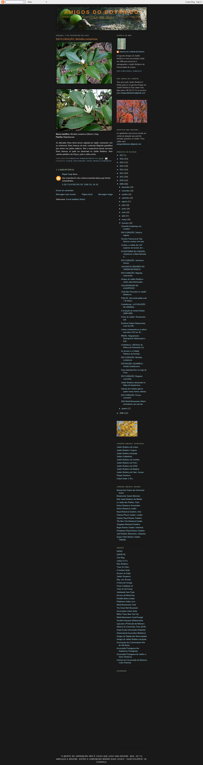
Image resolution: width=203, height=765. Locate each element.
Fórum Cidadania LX (125, 586)
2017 (122, 155)
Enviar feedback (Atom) (75, 199)
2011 (122, 177)
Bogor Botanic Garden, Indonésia (130, 527)
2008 (122, 413)
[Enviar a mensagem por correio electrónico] (106, 158)
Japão (89, 161)
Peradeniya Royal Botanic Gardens (131, 531)
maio (124, 212)
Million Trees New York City (128, 614)
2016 (122, 159)
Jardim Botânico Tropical (127, 450)
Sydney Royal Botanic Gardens (129, 518)
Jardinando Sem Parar (126, 592)
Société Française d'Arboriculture (130, 620)
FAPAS (119, 551)
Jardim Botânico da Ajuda (127, 453)
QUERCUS (121, 554)
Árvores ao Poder (124, 573)
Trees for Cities (123, 567)
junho (124, 209)
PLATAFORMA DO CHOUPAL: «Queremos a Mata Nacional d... (133, 254)
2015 (122, 162)
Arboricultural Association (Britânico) (131, 633)
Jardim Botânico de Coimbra (128, 460)
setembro (126, 198)
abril (124, 216)
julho (124, 205)
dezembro (126, 187)
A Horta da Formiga (124, 583)
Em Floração (79, 161)
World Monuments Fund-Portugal (130, 617)
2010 (122, 180)
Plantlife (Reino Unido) (126, 599)
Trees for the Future (125, 589)
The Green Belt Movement (127, 608)
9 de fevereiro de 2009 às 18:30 (80, 185)
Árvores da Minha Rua (126, 595)
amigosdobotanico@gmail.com (133, 93)
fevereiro (125, 223)
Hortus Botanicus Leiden (126, 509)
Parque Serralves (123, 475)
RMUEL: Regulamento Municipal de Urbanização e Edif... (133, 338)
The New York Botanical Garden (129, 521)
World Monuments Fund (126, 605)
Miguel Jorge (67, 174)
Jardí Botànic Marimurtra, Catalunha (131, 534)
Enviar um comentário (64, 190)
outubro (125, 194)
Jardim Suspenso (124, 576)
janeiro (125, 409)
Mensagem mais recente (66, 194)
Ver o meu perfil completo (129, 71)
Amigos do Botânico (101, 12)
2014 (122, 166)
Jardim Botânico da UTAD (127, 466)
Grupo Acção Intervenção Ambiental (131, 630)
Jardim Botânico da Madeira (128, 469)
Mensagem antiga (105, 194)
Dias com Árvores (124, 580)
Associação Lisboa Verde (127, 611)
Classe (69, 161)
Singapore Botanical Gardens (128, 524)
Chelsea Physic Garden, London (130, 515)
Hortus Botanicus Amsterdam (128, 506)
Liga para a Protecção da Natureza (130, 624)
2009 (122, 184)
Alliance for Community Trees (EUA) (131, 627)
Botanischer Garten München (128, 496)
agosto (125, 202)
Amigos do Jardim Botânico (131, 52)
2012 (122, 173)
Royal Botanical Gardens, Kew (129, 512)
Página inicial (87, 194)
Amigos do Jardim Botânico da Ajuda (131, 639)
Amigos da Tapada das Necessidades (132, 636)
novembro (126, 191)
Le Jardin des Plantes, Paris (128, 502)
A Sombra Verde (123, 570)
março (124, 219)
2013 (122, 170)
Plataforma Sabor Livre (126, 602)
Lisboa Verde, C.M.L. (125, 479)
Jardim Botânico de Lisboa (127, 447)
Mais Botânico (122, 564)
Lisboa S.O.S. (122, 561)
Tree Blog (120, 558)
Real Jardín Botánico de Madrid (129, 499)
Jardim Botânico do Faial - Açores (130, 472)
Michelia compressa (102, 161)
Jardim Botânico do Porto (127, 463)
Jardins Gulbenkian (124, 456)
